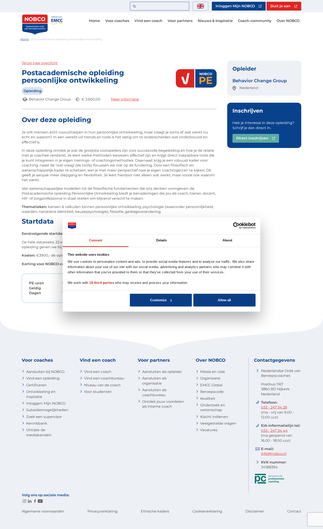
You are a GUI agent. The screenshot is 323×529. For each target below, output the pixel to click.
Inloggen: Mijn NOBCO (45, 403)
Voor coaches (117, 21)
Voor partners (180, 21)
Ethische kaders (155, 511)
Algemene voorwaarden (43, 511)
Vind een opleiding (43, 378)
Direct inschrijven (252, 138)
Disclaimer (254, 511)
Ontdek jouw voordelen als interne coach (163, 404)
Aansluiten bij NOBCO (45, 372)
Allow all (224, 300)
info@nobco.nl (274, 454)
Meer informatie (125, 99)
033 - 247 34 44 (274, 431)
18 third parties (101, 283)
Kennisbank (36, 423)
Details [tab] (161, 240)
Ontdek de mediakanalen (38, 432)
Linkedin (29, 501)
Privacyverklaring (102, 511)
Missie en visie (212, 372)
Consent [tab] (95, 240)
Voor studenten (98, 392)
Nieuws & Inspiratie (215, 21)
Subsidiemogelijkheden (47, 410)
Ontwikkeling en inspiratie (41, 394)
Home (94, 21)
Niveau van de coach (102, 385)
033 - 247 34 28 (274, 407)
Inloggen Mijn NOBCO (235, 6)
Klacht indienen (214, 417)
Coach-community (254, 21)
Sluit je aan (280, 6)
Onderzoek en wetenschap (212, 407)
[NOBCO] (35, 34)
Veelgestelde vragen (218, 423)
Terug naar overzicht (40, 63)
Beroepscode (212, 392)
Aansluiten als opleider (162, 372)
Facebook (35, 501)
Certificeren (36, 385)
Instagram (24, 501)
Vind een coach (148, 21)
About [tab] (227, 240)
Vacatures (209, 430)
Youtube (40, 501)
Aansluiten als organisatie (154, 380)
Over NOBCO (288, 21)
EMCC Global (211, 385)
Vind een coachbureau (104, 378)
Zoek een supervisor (44, 417)
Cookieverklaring (207, 511)
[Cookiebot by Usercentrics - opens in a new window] (236, 226)
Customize (158, 300)
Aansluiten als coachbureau (154, 392)
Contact (294, 511)
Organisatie (210, 378)
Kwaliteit (207, 398)
